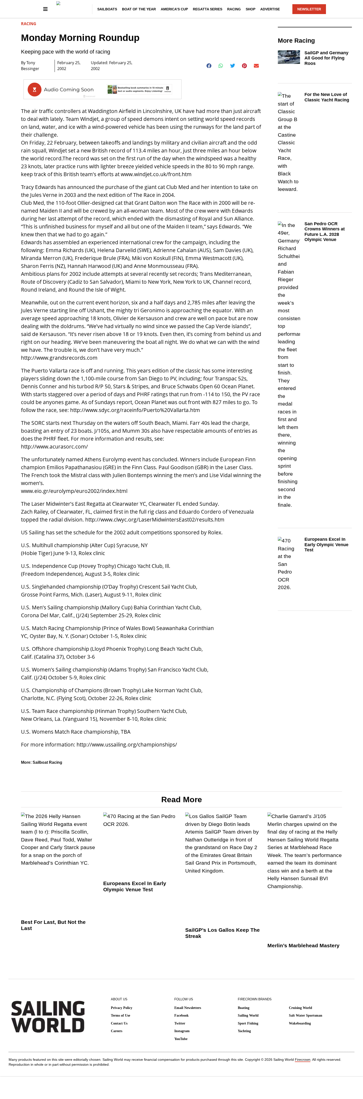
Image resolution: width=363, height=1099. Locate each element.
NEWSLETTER (309, 9)
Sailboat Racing (47, 762)
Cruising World (300, 1008)
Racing (234, 9)
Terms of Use (120, 1015)
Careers (116, 1031)
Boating (243, 1008)
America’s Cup (174, 9)
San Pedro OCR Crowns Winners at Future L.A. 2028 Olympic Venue (324, 231)
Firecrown (302, 1060)
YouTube (180, 1039)
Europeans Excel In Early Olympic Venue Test (326, 544)
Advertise (270, 9)
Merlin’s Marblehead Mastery (303, 945)
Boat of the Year (139, 9)
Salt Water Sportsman (305, 1015)
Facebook (181, 1015)
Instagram (182, 1031)
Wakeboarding (300, 1023)
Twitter (179, 1023)
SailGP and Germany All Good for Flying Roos (326, 58)
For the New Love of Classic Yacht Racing (326, 97)
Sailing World (248, 1015)
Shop (250, 9)
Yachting (244, 1031)
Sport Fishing (248, 1023)
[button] (209, 66)
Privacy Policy (121, 1008)
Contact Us (119, 1023)
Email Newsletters (187, 1008)
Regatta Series (207, 9)
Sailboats (107, 9)
